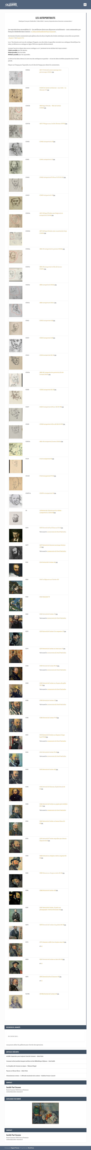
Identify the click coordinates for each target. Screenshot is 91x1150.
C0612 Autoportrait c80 (46, 320)
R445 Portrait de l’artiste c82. (48, 769)
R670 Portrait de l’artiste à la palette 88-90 (52, 925)
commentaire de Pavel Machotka (56, 532)
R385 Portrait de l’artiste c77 (48, 700)
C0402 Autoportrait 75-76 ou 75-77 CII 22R (52, 177)
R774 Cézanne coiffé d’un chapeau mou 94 (52, 942)
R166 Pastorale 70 (45, 597)
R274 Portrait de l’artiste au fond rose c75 (51, 648)
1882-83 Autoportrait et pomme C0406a (51, 249)
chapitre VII (20, 38)
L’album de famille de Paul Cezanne (43, 32)
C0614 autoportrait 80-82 (47, 355)
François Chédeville (30, 21)
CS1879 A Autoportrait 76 (47, 493)
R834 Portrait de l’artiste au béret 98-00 (51, 959)
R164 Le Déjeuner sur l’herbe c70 (49, 579)
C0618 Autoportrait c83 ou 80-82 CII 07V (51, 424)
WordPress (31, 1148)
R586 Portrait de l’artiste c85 (48, 890)
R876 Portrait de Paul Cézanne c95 (49, 976)
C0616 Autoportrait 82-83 (47, 389)
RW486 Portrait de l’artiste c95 (48, 994)
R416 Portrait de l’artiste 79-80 (48, 752)
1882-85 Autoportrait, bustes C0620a (50, 441)
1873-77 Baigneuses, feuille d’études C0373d (52, 123)
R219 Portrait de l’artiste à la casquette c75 (52, 631)
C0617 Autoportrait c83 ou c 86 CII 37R (51, 407)
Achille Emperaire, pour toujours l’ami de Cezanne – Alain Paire (24, 1056)
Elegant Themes (15, 1148)
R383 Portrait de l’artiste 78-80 (48, 666)
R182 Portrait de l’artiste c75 (48, 614)
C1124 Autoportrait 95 (46, 459)
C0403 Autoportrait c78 (46, 195)
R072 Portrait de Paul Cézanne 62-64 (50, 528)
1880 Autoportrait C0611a (47, 302)
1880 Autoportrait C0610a (47, 285)
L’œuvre (46, 21)
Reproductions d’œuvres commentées (60, 21)
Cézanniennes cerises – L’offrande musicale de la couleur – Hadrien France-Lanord (30, 1076)
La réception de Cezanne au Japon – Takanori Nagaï (21, 1066)
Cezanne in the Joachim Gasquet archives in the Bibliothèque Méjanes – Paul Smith (30, 1061)
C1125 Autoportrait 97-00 (47, 476)
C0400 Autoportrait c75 (46, 141)
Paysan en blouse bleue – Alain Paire (17, 1071)
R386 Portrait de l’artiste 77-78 (48, 717)
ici (41, 946)
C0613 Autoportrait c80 (46, 338)
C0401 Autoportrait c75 (46, 159)
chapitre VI (12, 38)
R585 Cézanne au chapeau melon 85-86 (51, 873)
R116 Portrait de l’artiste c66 (48, 562)
